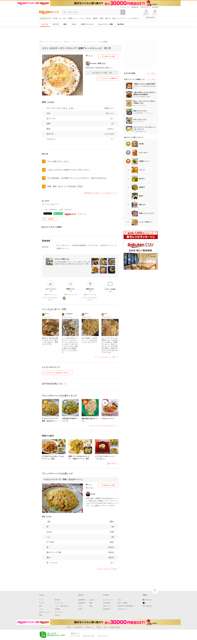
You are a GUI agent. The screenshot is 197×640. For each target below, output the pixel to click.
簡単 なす (108, 18)
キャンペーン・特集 (105, 24)
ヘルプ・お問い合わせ (61, 606)
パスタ (80, 606)
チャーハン (76, 42)
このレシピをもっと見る (106, 569)
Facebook (148, 600)
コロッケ (82, 18)
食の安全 (120, 24)
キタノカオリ (63, 18)
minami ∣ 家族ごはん (62, 259)
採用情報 (98, 627)
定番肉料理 (81, 600)
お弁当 (91, 600)
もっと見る (151, 73)
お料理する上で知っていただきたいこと (100, 193)
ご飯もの (66, 42)
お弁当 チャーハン (107, 245)
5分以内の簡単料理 (79, 245)
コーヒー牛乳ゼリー (133, 18)
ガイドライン (59, 612)
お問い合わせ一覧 (88, 636)
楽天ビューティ (108, 606)
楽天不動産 (106, 603)
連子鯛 (55, 18)
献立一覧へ (111, 463)
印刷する (51, 219)
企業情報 (68, 627)
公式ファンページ (87, 24)
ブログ (119, 600)
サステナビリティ (103, 636)
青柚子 (102, 18)
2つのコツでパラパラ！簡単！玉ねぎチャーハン (63, 479)
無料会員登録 (151, 17)
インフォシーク (124, 7)
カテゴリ (56, 24)
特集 (40, 615)
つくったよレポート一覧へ (105, 357)
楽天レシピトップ (45, 42)
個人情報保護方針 (78, 627)
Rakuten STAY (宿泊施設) (125, 606)
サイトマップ (59, 603)
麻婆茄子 (95, 18)
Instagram (148, 606)
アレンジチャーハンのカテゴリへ (102, 426)
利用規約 (57, 609)
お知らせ (57, 615)
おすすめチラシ (145, 7)
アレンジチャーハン (89, 42)
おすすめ (44, 24)
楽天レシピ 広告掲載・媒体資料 (112, 627)
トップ (41, 600)
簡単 (90, 603)
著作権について (90, 627)
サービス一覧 (75, 636)
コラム (73, 24)
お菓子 (80, 609)
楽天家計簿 (134, 7)
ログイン (154, 14)
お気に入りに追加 (109, 56)
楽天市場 (155, 7)
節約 (90, 606)
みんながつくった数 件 (102, 73)
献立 (65, 24)
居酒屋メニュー (73, 18)
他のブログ (82, 214)
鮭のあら (88, 18)
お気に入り (146, 14)
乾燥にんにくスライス (119, 18)
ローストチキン (93, 245)
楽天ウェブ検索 (122, 603)
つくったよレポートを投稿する (107, 78)
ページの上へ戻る (155, 591)
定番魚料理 (81, 603)
